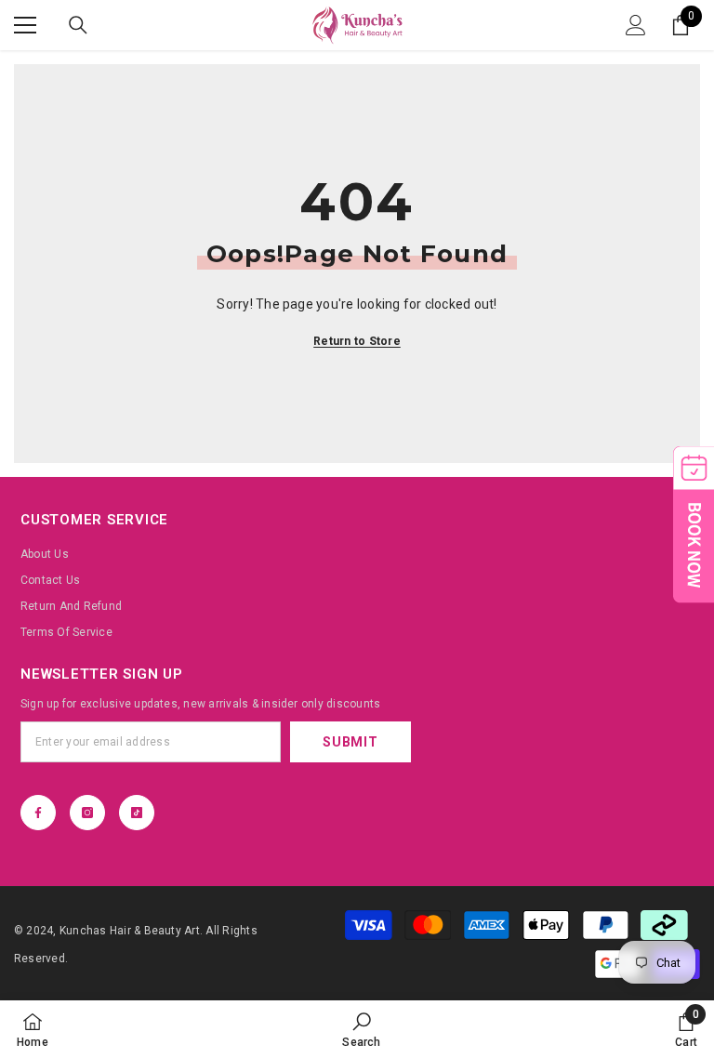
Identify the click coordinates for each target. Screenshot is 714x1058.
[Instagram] (87, 812)
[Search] (78, 25)
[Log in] (636, 25)
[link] (361, 1029)
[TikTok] (136, 812)
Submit (350, 741)
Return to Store (357, 341)
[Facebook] (38, 812)
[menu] (25, 25)
